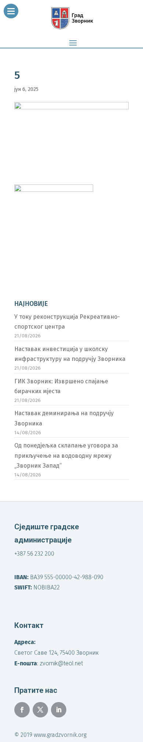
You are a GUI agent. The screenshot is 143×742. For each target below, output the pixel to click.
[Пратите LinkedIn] (58, 709)
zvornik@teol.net (61, 663)
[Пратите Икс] (40, 709)
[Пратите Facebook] (22, 709)
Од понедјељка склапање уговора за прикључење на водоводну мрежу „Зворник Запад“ (66, 455)
